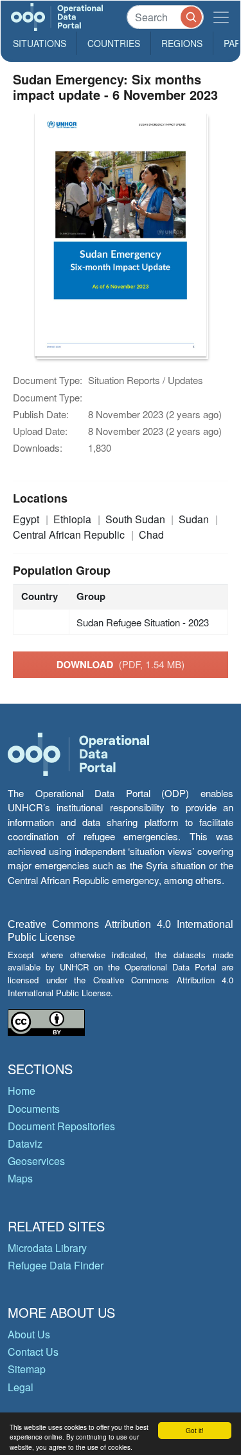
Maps (20, 1178)
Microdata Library (47, 1247)
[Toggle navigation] (221, 17)
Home (21, 1090)
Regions (181, 43)
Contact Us (33, 1351)
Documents (34, 1108)
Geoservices (36, 1160)
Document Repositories (61, 1126)
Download (121, 664)
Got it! (195, 1430)
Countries (113, 43)
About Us (29, 1334)
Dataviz (25, 1143)
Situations (39, 43)
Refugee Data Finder (55, 1265)
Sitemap (27, 1369)
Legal (20, 1387)
